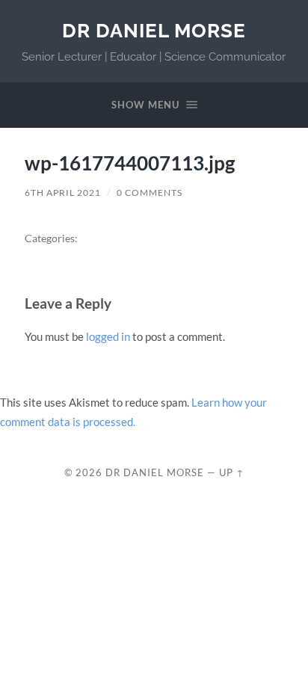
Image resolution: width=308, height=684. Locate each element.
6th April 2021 (63, 192)
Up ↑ (231, 472)
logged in (108, 336)
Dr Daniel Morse (154, 30)
